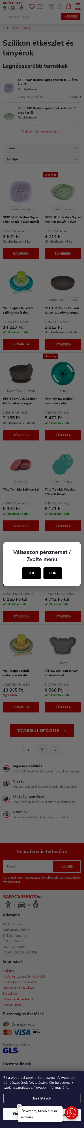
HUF (31, 573)
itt (67, 1087)
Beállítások (42, 1098)
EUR (52, 573)
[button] (71, 1112)
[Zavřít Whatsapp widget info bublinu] (19, 1106)
